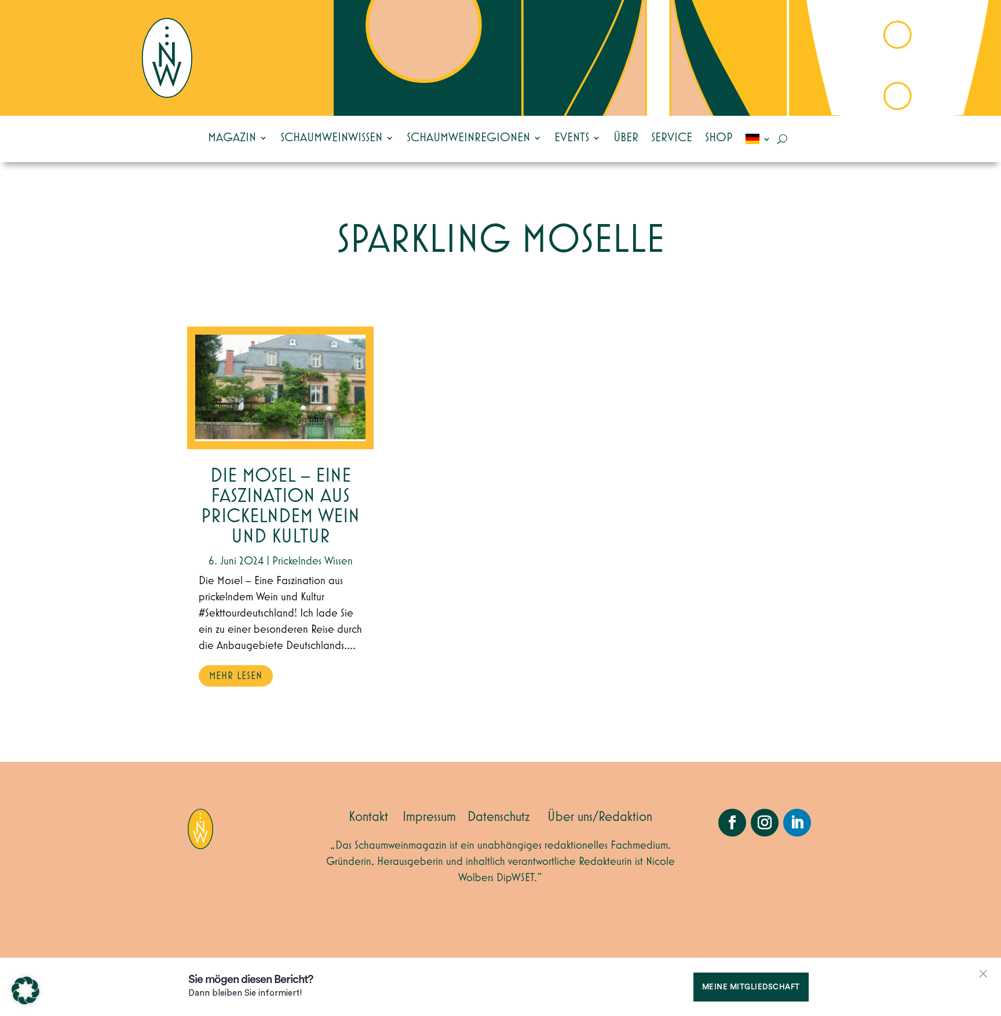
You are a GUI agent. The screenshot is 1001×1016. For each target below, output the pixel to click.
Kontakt (368, 817)
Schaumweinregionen (468, 137)
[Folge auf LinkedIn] (797, 823)
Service (671, 137)
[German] (758, 139)
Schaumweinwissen (331, 137)
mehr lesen (235, 676)
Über (625, 137)
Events (571, 137)
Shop (719, 137)
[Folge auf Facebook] (732, 823)
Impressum (429, 817)
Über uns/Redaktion (599, 817)
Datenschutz (498, 817)
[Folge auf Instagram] (765, 823)
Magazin (232, 137)
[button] (25, 990)
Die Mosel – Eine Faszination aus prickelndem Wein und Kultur (280, 506)
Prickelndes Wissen (312, 561)
